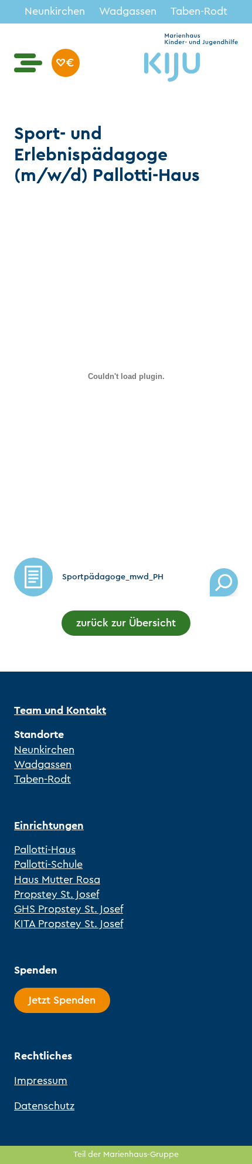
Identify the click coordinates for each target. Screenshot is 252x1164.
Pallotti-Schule (48, 864)
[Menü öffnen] (28, 63)
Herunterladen (33, 577)
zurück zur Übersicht (126, 622)
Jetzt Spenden (62, 1000)
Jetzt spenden (66, 63)
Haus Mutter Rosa (57, 879)
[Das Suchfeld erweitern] (224, 582)
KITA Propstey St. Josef (68, 923)
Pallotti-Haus (45, 849)
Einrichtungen (49, 825)
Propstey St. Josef (56, 894)
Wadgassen (127, 11)
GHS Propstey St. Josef (68, 909)
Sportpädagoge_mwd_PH (113, 577)
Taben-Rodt (199, 11)
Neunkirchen (55, 11)
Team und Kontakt (60, 710)
